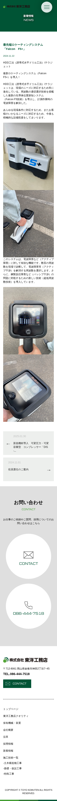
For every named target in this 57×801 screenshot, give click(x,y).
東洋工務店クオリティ (15, 716)
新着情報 (8, 750)
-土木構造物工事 (12, 763)
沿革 (5, 736)
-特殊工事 (8, 773)
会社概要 (8, 730)
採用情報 (8, 743)
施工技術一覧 (10, 757)
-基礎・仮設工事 (12, 768)
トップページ (10, 709)
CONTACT (19, 683)
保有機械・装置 (12, 723)
